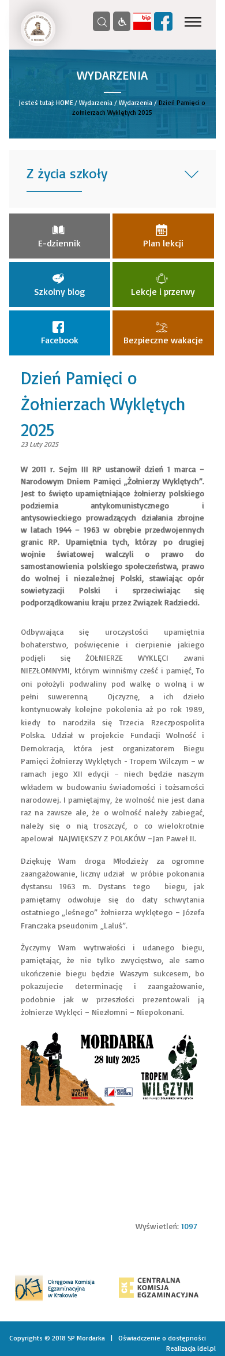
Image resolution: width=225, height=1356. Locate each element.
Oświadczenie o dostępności (162, 1337)
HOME (64, 103)
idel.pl (206, 1348)
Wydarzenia (95, 103)
